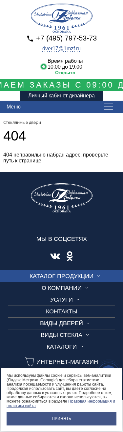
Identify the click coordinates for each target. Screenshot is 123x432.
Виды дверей (61, 323)
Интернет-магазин (67, 361)
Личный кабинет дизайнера (61, 95)
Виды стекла (61, 335)
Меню (14, 106)
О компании (62, 288)
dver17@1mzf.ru (61, 48)
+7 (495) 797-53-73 (66, 38)
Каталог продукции (61, 276)
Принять (61, 418)
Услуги (61, 299)
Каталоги (62, 346)
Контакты (61, 311)
